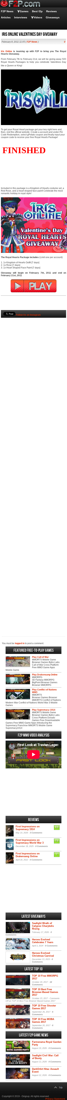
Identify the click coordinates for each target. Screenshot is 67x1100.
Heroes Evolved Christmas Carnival (43, 954)
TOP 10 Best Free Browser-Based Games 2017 (45, 992)
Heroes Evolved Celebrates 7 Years (42, 941)
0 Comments (41, 846)
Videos (38, 17)
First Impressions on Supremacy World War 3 (30, 841)
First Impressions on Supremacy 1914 (28, 828)
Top (61, 1087)
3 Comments (36, 833)
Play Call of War (40, 657)
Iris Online (6, 51)
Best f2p (37, 11)
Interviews (20, 17)
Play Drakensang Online (45, 674)
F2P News (7, 11)
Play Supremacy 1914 (43, 710)
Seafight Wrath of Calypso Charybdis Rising (43, 926)
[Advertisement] (33, 470)
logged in (19, 643)
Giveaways (53, 17)
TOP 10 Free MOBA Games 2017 (43, 1020)
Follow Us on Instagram (28, 315)
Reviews (51, 11)
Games (24, 11)
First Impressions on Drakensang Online (28, 855)
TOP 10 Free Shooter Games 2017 (44, 1007)
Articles (6, 17)
